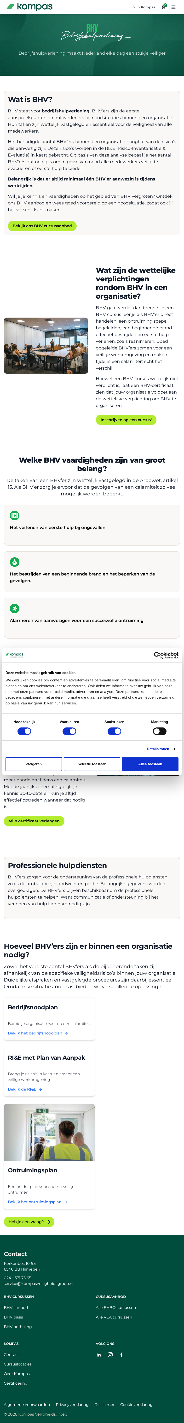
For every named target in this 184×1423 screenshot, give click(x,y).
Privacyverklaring (72, 1404)
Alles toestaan (150, 764)
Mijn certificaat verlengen (34, 821)
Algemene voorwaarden (27, 1404)
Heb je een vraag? (26, 1222)
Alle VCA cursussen (114, 1317)
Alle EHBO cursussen (116, 1307)
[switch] (69, 731)
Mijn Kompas (143, 7)
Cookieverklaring (136, 1404)
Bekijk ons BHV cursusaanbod (42, 226)
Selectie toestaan (92, 764)
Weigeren (34, 764)
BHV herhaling (18, 1326)
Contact (15, 1253)
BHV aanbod (16, 1307)
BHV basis (13, 1317)
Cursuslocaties (18, 1364)
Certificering (16, 1383)
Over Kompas (17, 1373)
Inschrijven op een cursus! (126, 420)
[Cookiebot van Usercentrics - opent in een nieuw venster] (157, 655)
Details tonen (158, 749)
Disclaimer (104, 1404)
